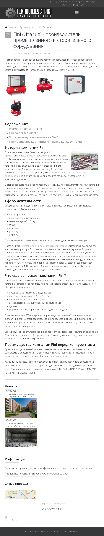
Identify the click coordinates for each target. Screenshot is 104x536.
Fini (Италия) (22, 53)
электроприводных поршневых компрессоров (43, 245)
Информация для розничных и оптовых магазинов (66, 468)
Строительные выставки (57, 473)
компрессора (67, 191)
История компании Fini (25, 128)
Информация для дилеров (27, 468)
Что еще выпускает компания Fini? (33, 137)
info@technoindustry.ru (85, 1)
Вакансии (9, 468)
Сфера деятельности (23, 133)
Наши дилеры (12, 473)
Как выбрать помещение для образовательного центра (21, 395)
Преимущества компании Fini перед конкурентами (45, 141)
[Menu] (77, 13)
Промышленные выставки (32, 473)
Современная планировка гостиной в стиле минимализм (21, 424)
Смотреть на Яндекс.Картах (52, 503)
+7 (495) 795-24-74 (61, 1)
